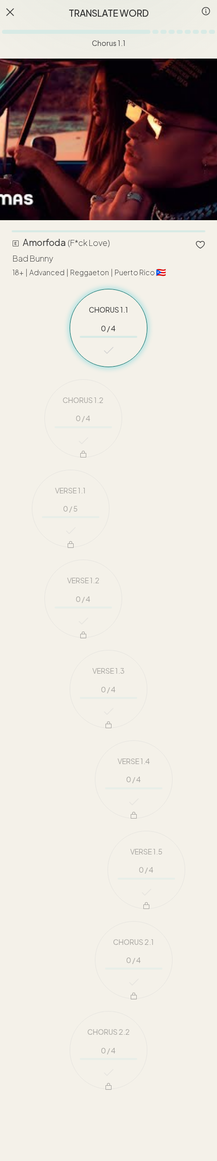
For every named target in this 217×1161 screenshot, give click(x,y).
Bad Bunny (33, 259)
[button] (204, 14)
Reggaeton (89, 273)
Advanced (47, 273)
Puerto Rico (140, 273)
